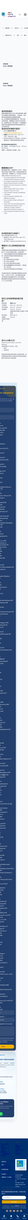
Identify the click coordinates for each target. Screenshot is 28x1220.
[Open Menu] (25, 14)
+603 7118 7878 (6, 1171)
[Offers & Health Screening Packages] (11, 1216)
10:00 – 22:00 (5, 1163)
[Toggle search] (20, 15)
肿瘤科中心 (18, 1146)
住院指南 (4, 1148)
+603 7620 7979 (6, 1166)
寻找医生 (17, 1148)
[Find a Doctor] (4, 1216)
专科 (18, 35)
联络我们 (4, 1155)
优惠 (3, 1150)
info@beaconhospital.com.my (10, 1175)
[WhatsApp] (24, 1216)
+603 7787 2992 (6, 1168)
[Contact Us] (18, 1216)
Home (5, 66)
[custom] (21, 1211)
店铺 (16, 1152)
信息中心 (17, 28)
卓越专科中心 (8, 35)
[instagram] (10, 1211)
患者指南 (7, 28)
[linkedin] (17, 1211)
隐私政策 (17, 1153)
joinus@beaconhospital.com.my (11, 1178)
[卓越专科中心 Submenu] (14, 35)
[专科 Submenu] (21, 35)
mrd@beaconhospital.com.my (13, 132)
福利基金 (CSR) (19, 1150)
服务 (25, 35)
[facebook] (7, 1211)
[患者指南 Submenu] (12, 28)
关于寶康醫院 (5, 1153)
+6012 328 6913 (6, 1172)
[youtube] (14, 1211)
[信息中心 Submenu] (21, 28)
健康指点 (4, 1152)
